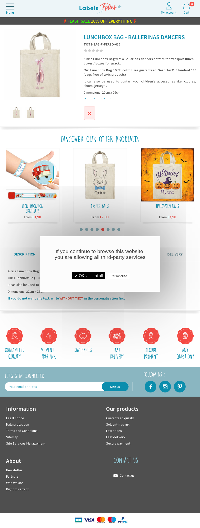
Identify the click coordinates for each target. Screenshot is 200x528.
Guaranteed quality (120, 418)
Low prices (114, 430)
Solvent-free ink (118, 424)
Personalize (118, 276)
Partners (12, 476)
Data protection (17, 424)
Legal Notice (15, 418)
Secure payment (118, 443)
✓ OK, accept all (89, 276)
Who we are (14, 483)
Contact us (127, 475)
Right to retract (17, 489)
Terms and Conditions (22, 430)
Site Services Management (25, 443)
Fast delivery (115, 437)
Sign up (115, 387)
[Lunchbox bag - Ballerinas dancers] (30, 112)
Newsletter (14, 470)
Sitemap (12, 437)
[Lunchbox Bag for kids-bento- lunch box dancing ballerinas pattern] (16, 112)
